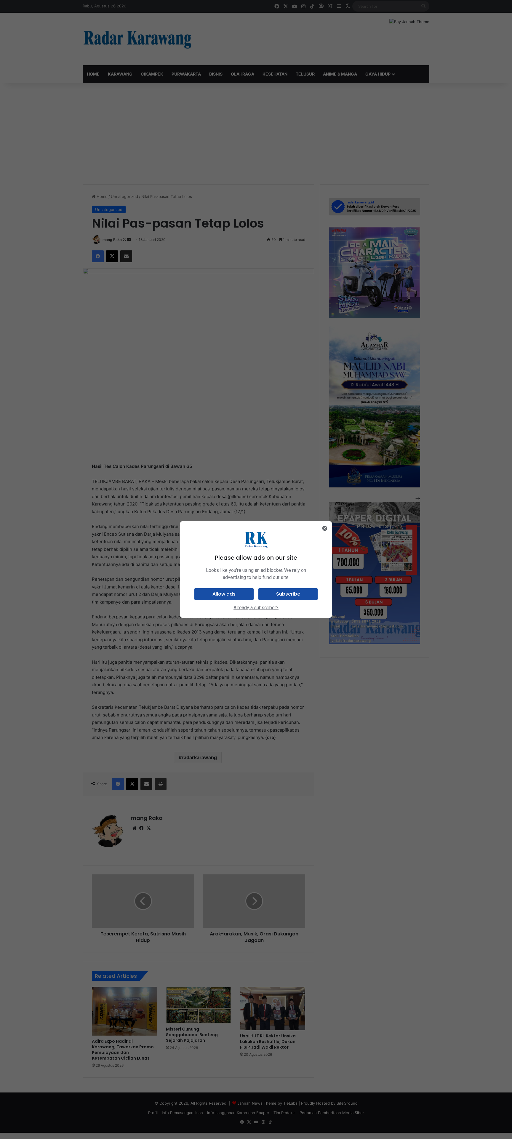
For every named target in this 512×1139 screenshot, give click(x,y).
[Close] (325, 528)
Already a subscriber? (256, 607)
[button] (224, 594)
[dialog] (256, 569)
